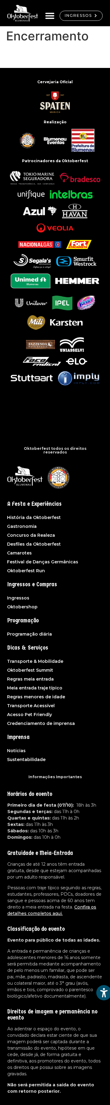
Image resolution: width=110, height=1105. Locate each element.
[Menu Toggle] (50, 16)
